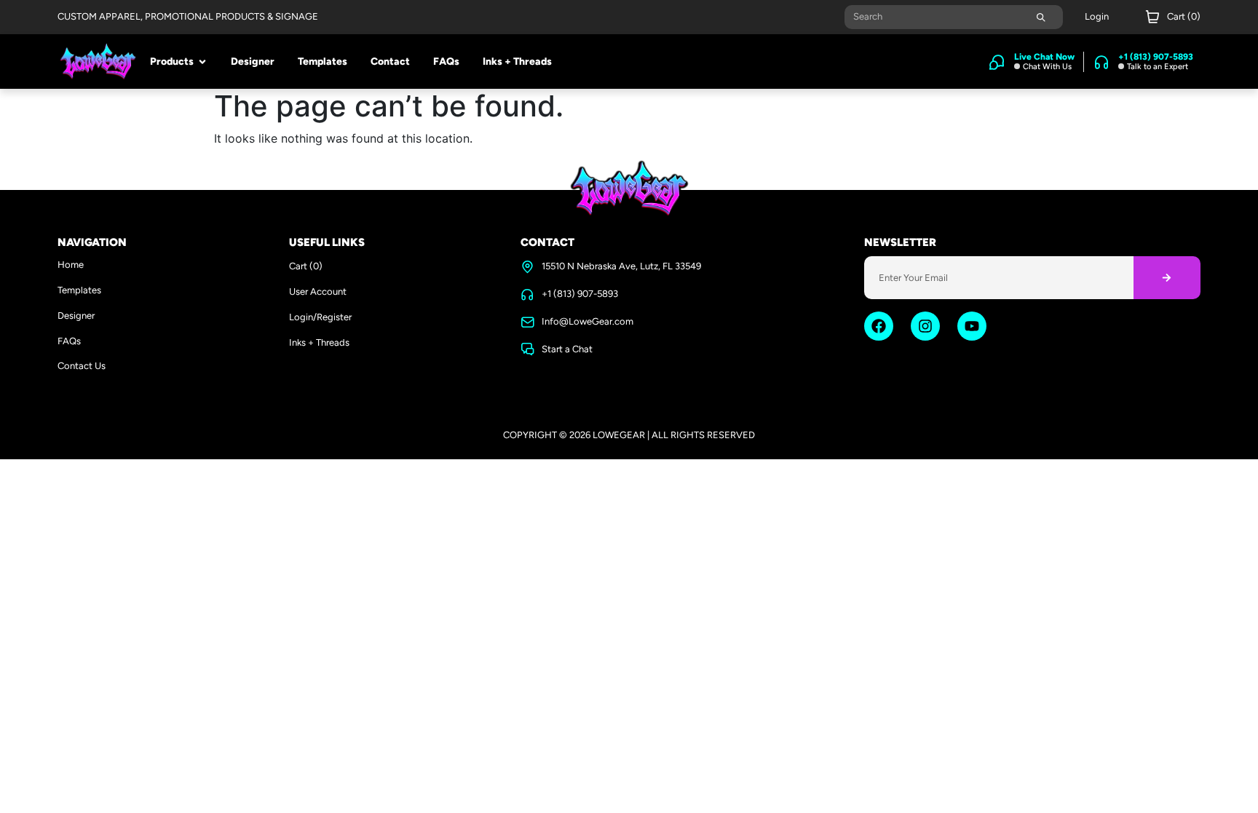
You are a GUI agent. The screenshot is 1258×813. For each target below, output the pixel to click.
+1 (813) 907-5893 (580, 293)
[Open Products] (202, 61)
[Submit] (1041, 17)
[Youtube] (971, 326)
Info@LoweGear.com (587, 321)
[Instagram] (925, 326)
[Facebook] (878, 326)
